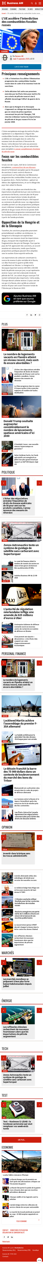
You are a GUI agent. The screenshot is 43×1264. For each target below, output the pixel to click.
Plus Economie (28, 1220)
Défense (5, 394)
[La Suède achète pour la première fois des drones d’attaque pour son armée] (7, 732)
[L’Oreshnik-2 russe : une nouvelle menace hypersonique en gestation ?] (7, 442)
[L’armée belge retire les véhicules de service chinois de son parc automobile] (6, 1204)
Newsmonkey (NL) (9, 1250)
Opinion (5, 850)
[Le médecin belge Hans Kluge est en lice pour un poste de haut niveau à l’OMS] (7, 885)
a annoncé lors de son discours (24, 167)
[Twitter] (8, 1236)
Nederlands (6, 1241)
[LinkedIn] (12, 1236)
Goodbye (35, 1250)
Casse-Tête (6, 581)
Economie (4, 51)
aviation (5, 716)
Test (4, 1118)
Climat (4, 569)
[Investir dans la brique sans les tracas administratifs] (18, 834)
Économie (13, 9)
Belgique (5, 9)
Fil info (30, 9)
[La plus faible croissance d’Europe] (21, 1152)
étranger (5, 417)
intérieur (5, 894)
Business (5, 382)
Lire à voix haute (21, 67)
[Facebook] (4, 1236)
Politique (22, 9)
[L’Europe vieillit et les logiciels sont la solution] (6, 1196)
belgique (5, 1172)
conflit (5, 647)
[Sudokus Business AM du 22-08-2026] (7, 572)
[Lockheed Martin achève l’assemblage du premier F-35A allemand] (21, 696)
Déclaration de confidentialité (13, 1232)
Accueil (4, 13)
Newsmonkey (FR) (24, 1250)
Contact (5, 1230)
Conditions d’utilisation (19, 1230)
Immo (4, 350)
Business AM (19, 56)
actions (5, 465)
